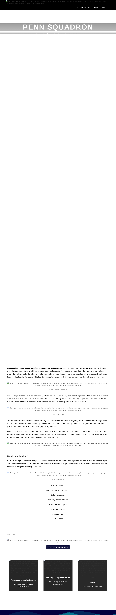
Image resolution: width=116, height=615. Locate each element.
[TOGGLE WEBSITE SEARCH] (110, 7)
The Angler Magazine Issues (58, 578)
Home (92, 582)
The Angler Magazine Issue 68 (23, 580)
